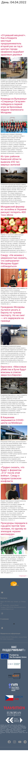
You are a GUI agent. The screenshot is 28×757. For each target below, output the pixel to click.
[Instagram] (14, 741)
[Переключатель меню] (14, 624)
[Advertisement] (14, 19)
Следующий (23, 576)
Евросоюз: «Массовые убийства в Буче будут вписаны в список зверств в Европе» (13, 370)
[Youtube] (19, 741)
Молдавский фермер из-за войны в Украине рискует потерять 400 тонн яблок (13, 210)
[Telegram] (25, 741)
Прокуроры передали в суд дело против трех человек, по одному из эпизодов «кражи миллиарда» (14, 529)
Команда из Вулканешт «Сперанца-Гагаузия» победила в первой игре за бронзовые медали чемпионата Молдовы (14, 105)
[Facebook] (9, 741)
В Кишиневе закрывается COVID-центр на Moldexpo (12, 420)
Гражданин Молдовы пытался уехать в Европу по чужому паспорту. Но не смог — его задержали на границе (13, 314)
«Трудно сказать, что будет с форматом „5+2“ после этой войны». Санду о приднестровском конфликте (12, 474)
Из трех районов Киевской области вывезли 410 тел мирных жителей (11, 160)
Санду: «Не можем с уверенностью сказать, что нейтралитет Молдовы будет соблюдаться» (14, 261)
